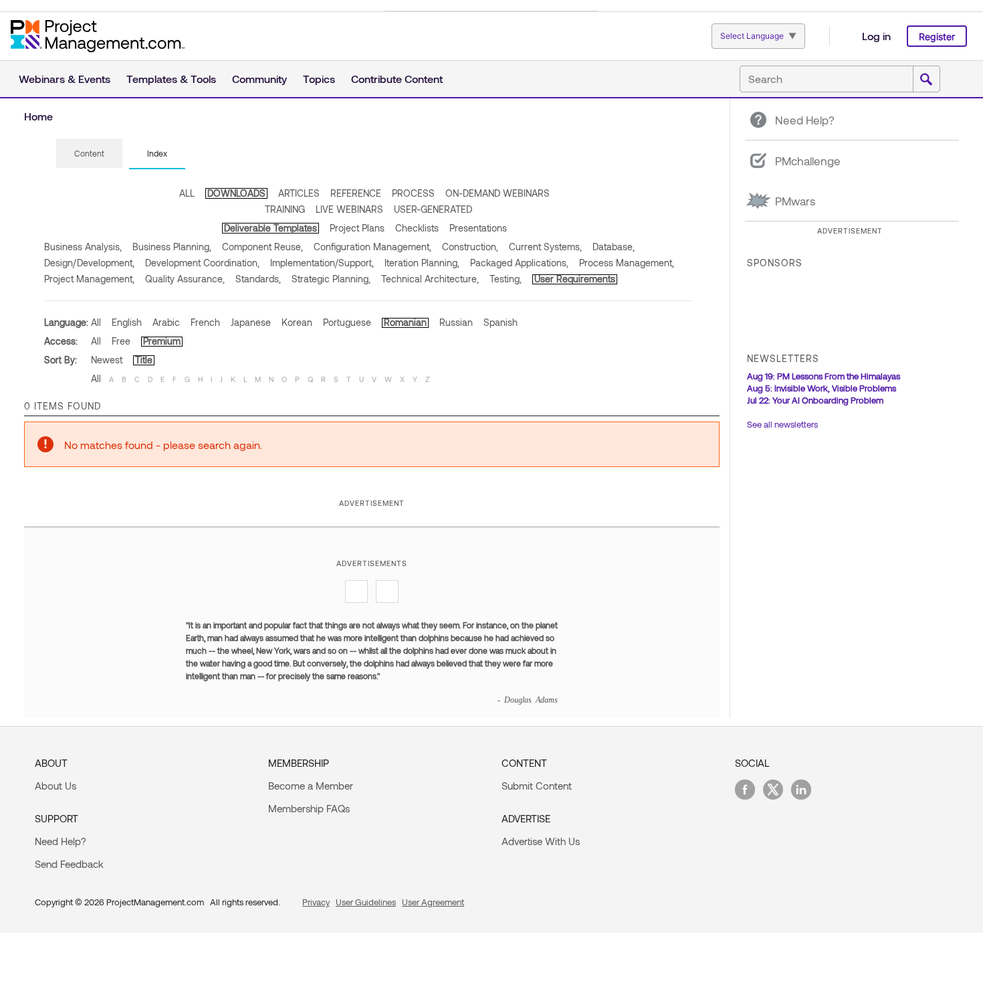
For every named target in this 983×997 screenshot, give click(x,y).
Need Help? (60, 841)
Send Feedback (69, 864)
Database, (613, 246)
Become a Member (310, 786)
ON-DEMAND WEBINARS (497, 193)
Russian (456, 322)
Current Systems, (545, 246)
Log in (876, 35)
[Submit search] (926, 79)
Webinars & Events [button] (64, 78)
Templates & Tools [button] (171, 78)
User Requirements (574, 278)
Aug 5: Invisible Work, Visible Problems (821, 388)
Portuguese (347, 322)
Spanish (500, 322)
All (96, 322)
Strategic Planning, (331, 278)
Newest (106, 359)
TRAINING (285, 209)
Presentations (478, 228)
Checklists (417, 228)
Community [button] (259, 78)
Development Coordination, (202, 262)
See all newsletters (782, 424)
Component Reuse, (262, 246)
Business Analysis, (83, 246)
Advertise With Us (541, 841)
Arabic (166, 322)
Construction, (470, 246)
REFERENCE (355, 193)
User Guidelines (366, 902)
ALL (187, 193)
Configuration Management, (372, 246)
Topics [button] (319, 78)
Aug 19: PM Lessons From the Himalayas (823, 376)
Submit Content (537, 786)
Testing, (505, 278)
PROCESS (413, 193)
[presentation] (89, 153)
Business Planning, (171, 246)
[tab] (89, 154)
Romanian (405, 322)
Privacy (316, 902)
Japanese (251, 322)
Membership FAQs (309, 808)
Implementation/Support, (322, 262)
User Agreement (433, 902)
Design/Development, (89, 262)
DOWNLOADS (236, 193)
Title (143, 359)
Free (121, 341)
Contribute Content (397, 78)
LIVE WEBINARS (349, 209)
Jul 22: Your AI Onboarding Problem (815, 400)
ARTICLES (299, 193)
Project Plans (357, 228)
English (127, 322)
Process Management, (626, 262)
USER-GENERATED (433, 209)
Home (38, 116)
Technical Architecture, (430, 278)
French (205, 322)
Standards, (258, 278)
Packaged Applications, (519, 262)
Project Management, (89, 278)
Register (937, 36)
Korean (297, 322)
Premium (162, 341)
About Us (55, 786)
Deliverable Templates (270, 228)
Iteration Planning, (422, 262)
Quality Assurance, (185, 278)
